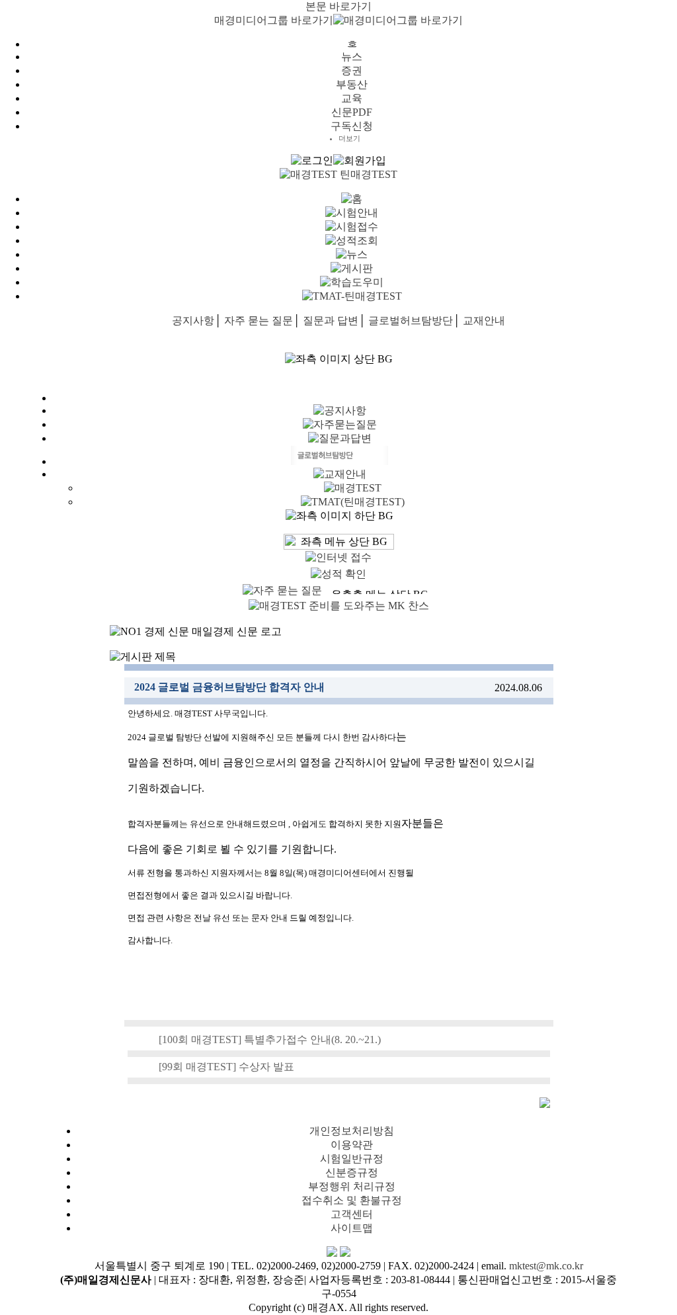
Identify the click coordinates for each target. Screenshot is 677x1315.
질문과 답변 (330, 320)
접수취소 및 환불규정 (351, 1200)
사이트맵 (352, 1228)
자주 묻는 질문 (258, 320)
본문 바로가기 (338, 6)
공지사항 (193, 320)
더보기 (349, 138)
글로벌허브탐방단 (410, 320)
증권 (351, 70)
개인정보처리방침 (351, 1130)
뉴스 (351, 56)
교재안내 (484, 320)
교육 (351, 98)
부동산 (352, 84)
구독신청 (352, 126)
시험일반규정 (351, 1158)
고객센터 (352, 1214)
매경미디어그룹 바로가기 (273, 20)
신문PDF (351, 112)
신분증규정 (351, 1172)
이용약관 (352, 1144)
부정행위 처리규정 (351, 1186)
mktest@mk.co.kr (546, 1265)
